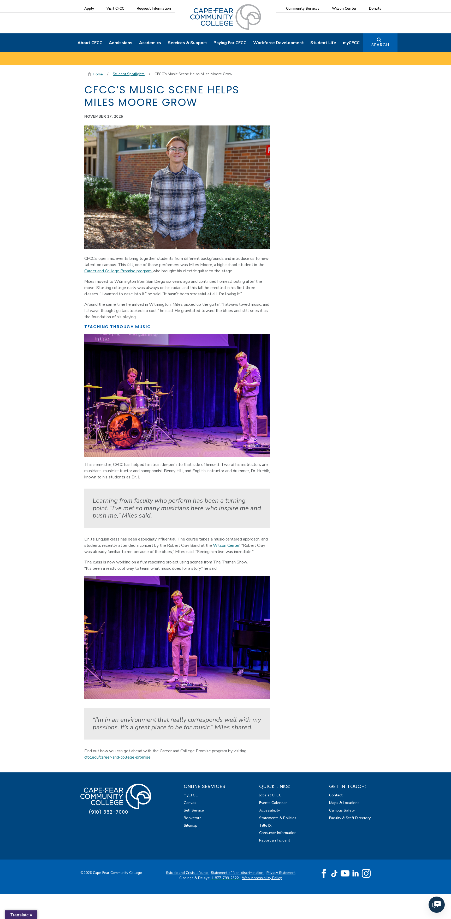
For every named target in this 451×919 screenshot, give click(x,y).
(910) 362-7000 (108, 812)
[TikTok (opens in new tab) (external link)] (334, 873)
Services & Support (187, 43)
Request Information (154, 8)
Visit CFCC (115, 8)
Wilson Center (344, 8)
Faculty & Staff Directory (350, 817)
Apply (89, 8)
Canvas (190, 802)
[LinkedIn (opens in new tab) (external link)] (355, 873)
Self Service (194, 810)
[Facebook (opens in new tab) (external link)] (323, 873)
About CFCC (90, 43)
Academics (150, 43)
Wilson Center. (227, 545)
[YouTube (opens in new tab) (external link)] (345, 873)
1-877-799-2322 (225, 877)
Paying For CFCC (229, 43)
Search (380, 45)
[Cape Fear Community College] (225, 17)
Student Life (323, 43)
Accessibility (269, 810)
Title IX (265, 825)
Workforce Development (278, 43)
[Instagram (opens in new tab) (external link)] (366, 873)
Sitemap (190, 825)
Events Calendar (273, 802)
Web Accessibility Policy (262, 877)
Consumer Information (277, 832)
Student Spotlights (129, 73)
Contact (335, 795)
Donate (375, 8)
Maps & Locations (344, 802)
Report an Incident (274, 840)
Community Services (302, 8)
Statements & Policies (277, 817)
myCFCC (351, 43)
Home (98, 74)
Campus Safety (342, 810)
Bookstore (192, 817)
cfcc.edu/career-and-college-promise (118, 757)
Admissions (120, 43)
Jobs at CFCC (270, 795)
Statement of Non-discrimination (237, 872)
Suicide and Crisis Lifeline (187, 872)
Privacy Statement (280, 872)
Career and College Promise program (118, 271)
